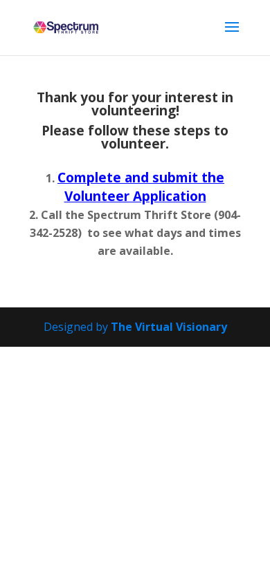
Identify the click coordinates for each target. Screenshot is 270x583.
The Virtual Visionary (169, 326)
